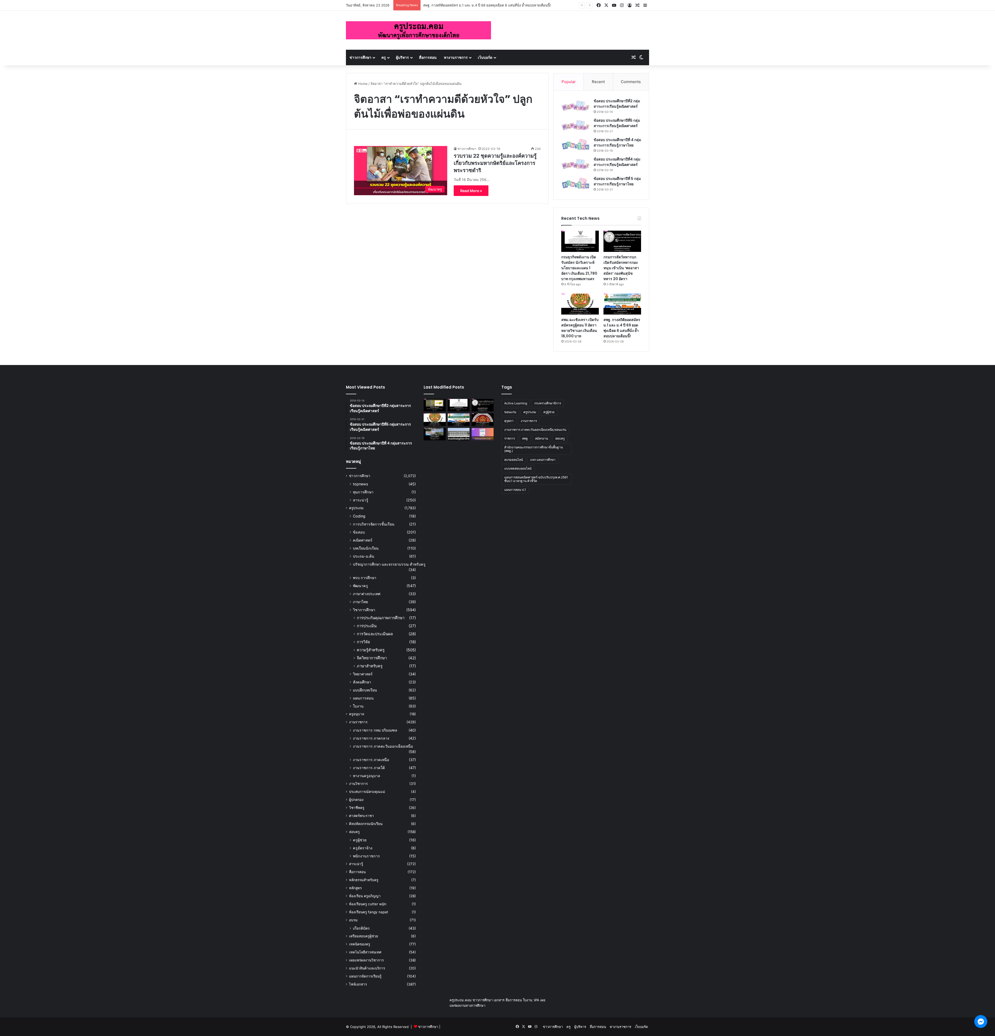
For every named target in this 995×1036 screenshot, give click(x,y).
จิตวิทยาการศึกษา (372, 657)
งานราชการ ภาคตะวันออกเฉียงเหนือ (383, 746)
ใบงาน (358, 706)
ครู (383, 57)
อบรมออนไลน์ (513, 460)
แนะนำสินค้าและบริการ (367, 968)
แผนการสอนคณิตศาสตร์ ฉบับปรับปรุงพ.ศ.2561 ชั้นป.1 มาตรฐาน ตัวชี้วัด (536, 479)
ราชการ (509, 438)
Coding (359, 516)
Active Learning (515, 403)
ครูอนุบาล (356, 714)
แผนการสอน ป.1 (515, 490)
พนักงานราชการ (366, 856)
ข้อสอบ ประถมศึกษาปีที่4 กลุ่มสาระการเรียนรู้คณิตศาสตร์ (617, 162)
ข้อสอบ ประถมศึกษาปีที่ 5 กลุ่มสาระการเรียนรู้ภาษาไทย (617, 181)
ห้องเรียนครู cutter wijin (367, 904)
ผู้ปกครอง (356, 800)
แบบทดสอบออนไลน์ (517, 468)
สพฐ (525, 438)
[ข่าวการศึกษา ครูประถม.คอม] (418, 30)
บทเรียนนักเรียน (366, 548)
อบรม (353, 920)
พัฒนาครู (360, 585)
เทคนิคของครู (359, 944)
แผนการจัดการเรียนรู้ (365, 976)
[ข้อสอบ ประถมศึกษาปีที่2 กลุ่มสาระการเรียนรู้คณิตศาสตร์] (575, 105)
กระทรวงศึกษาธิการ (547, 403)
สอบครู (354, 832)
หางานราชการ (456, 57)
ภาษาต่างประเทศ (366, 594)
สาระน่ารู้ (360, 500)
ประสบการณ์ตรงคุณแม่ (367, 792)
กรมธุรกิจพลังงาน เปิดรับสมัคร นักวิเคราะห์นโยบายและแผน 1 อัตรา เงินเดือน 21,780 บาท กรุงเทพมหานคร (579, 267)
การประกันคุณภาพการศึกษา (380, 617)
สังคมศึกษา (362, 682)
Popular (569, 81)
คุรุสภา (509, 421)
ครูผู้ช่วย (359, 840)
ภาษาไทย (360, 602)
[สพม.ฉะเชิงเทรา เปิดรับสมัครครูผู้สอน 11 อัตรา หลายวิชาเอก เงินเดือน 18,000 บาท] (580, 304)
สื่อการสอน (428, 57)
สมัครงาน (541, 438)
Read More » (471, 190)
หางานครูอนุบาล (366, 776)
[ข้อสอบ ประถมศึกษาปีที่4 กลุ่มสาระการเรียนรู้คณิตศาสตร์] (575, 164)
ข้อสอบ (359, 532)
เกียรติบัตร (361, 928)
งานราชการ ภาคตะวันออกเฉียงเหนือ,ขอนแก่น (535, 430)
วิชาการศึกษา (364, 610)
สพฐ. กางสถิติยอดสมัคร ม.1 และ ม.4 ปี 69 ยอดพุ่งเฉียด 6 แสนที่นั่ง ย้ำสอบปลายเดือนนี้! (621, 328)
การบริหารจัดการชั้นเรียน (373, 524)
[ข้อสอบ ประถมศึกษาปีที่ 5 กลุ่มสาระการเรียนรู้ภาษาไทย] (575, 183)
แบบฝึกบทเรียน (365, 690)
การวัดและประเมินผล (375, 633)
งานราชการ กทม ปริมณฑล (375, 730)
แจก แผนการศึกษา (543, 460)
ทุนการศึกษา (363, 492)
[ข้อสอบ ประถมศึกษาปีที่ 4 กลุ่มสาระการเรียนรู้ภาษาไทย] (575, 144)
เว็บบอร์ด (485, 57)
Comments (631, 81)
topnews (360, 484)
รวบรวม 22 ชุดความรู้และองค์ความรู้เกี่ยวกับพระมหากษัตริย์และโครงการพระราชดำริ (495, 163)
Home (362, 84)
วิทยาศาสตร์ (363, 674)
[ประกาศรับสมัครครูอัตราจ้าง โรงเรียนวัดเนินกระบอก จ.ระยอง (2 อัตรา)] (459, 434)
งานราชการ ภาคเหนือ (371, 759)
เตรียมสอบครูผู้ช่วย (363, 936)
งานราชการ (358, 722)
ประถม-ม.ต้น (363, 556)
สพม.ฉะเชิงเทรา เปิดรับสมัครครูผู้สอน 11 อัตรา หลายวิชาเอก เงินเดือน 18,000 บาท (580, 328)
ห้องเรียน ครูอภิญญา (365, 896)
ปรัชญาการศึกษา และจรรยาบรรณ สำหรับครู (389, 564)
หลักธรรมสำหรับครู (363, 880)
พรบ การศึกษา (364, 577)
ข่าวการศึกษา (360, 57)
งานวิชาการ (358, 784)
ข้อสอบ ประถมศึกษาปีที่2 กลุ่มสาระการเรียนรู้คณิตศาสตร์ (617, 103)
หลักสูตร (355, 888)
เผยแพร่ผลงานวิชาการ (366, 960)
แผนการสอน (363, 698)
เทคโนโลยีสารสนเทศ (365, 952)
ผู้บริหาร (402, 57)
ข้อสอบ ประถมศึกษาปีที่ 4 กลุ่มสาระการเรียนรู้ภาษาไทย (617, 142)
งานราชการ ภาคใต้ (369, 767)
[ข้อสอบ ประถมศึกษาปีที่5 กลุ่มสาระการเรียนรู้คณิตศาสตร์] (575, 125)
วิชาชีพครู (356, 808)
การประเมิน (366, 625)
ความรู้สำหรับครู (371, 649)
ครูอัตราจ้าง (362, 848)
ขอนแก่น (510, 412)
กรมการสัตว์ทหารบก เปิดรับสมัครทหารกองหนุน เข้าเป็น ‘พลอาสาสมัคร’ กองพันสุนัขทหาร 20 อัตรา (621, 267)
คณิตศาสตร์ (362, 540)
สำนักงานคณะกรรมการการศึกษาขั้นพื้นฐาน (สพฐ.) (533, 449)
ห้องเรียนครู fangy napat (368, 912)
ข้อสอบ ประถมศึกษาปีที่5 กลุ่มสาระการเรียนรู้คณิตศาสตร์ (617, 123)
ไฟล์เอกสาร (358, 984)
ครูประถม (356, 508)
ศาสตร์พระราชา (361, 816)
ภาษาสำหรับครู (369, 665)
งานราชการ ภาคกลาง (371, 738)
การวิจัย (363, 641)
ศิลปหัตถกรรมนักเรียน (365, 824)
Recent (598, 81)
